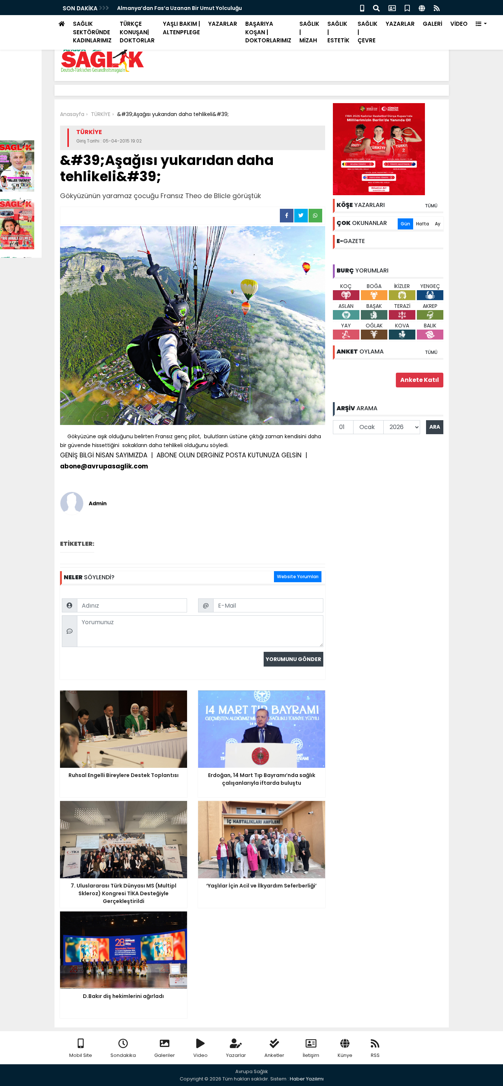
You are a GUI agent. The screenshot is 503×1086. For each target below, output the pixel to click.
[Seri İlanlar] (407, 7)
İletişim (311, 1055)
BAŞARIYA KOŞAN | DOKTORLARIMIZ (268, 32)
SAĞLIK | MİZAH (309, 32)
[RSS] (436, 7)
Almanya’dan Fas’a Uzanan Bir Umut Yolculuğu (179, 8)
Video (200, 1055)
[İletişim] (392, 7)
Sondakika (123, 1055)
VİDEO (459, 24)
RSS (375, 1055)
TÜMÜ (431, 206)
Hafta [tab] (422, 224)
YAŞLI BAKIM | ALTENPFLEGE (181, 28)
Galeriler (164, 1055)
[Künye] (422, 7)
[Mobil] (362, 7)
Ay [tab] (437, 224)
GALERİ (432, 24)
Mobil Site (80, 1055)
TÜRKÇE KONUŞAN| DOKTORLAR (137, 32)
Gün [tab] (405, 224)
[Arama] (376, 7)
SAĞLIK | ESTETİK (338, 32)
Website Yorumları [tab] (298, 576)
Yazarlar (236, 1055)
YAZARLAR (222, 24)
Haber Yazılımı (307, 1078)
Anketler (274, 1055)
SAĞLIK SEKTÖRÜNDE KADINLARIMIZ (92, 32)
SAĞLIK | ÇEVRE (367, 32)
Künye (345, 1055)
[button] (481, 24)
